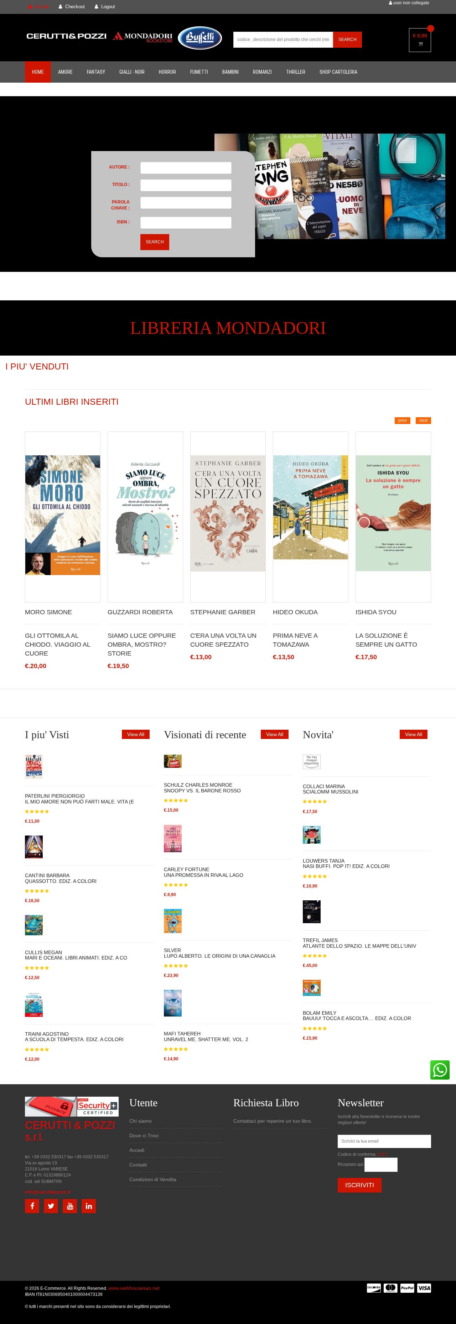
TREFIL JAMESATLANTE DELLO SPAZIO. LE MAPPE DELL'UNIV (359, 942)
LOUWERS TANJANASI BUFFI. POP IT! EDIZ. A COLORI (346, 863)
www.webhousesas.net (134, 1288)
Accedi (136, 1150)
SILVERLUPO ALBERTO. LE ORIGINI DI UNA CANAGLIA (219, 952)
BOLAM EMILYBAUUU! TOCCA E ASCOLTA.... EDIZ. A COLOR (357, 1015)
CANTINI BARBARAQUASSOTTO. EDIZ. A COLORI (61, 878)
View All (135, 734)
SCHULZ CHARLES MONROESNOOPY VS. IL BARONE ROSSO (202, 787)
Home (38, 72)
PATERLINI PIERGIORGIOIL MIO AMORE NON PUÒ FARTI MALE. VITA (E (79, 798)
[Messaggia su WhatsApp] (440, 1069)
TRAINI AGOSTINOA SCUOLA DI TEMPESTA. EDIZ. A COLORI (74, 1036)
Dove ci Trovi (144, 1135)
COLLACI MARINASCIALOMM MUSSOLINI (330, 789)
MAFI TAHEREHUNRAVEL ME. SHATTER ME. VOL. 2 (206, 1036)
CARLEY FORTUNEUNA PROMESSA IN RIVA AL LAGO (203, 872)
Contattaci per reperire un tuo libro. (272, 1121)
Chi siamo (140, 1121)
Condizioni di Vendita (152, 1179)
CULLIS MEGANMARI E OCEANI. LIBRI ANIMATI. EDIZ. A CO (76, 955)
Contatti (138, 1165)
